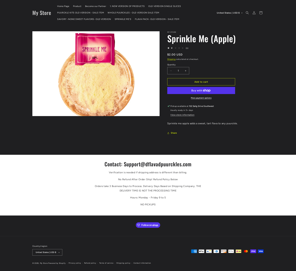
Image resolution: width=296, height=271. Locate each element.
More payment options (201, 98)
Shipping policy (123, 263)
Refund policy (90, 263)
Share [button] (174, 133)
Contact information (142, 263)
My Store (44, 263)
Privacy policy (75, 263)
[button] (247, 12)
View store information (182, 115)
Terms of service (106, 263)
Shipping (171, 59)
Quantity (171, 65)
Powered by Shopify (57, 263)
